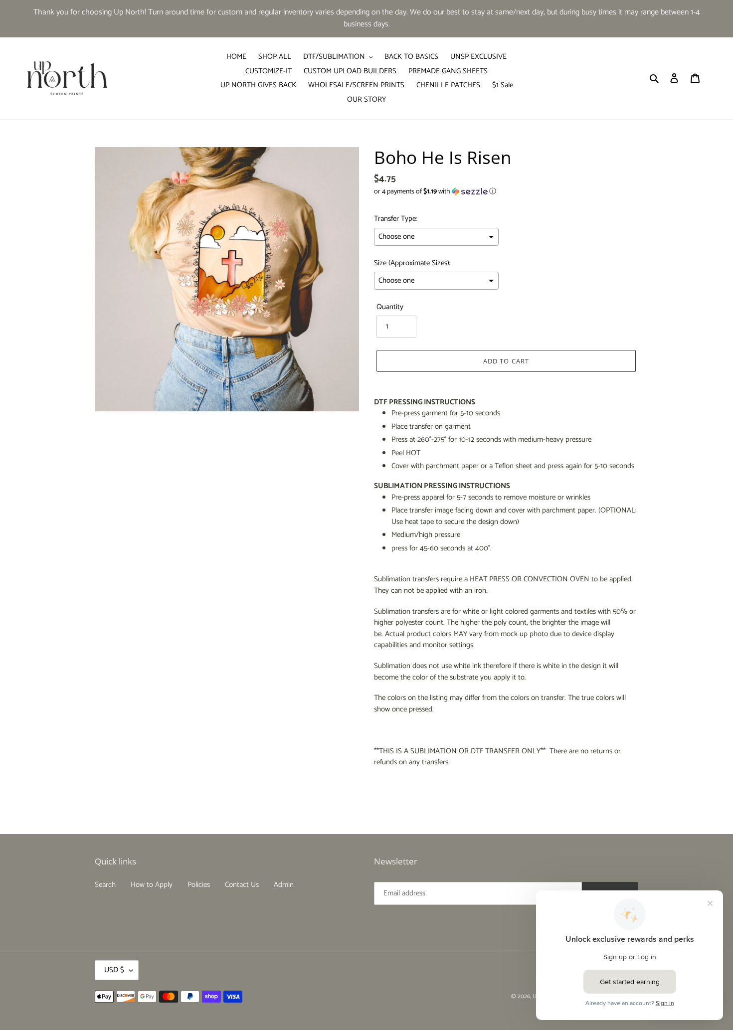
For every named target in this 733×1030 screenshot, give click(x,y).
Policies (198, 884)
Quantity (389, 307)
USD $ (114, 970)
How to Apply (152, 884)
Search (105, 884)
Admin (284, 884)
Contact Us (242, 884)
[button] (435, 191)
